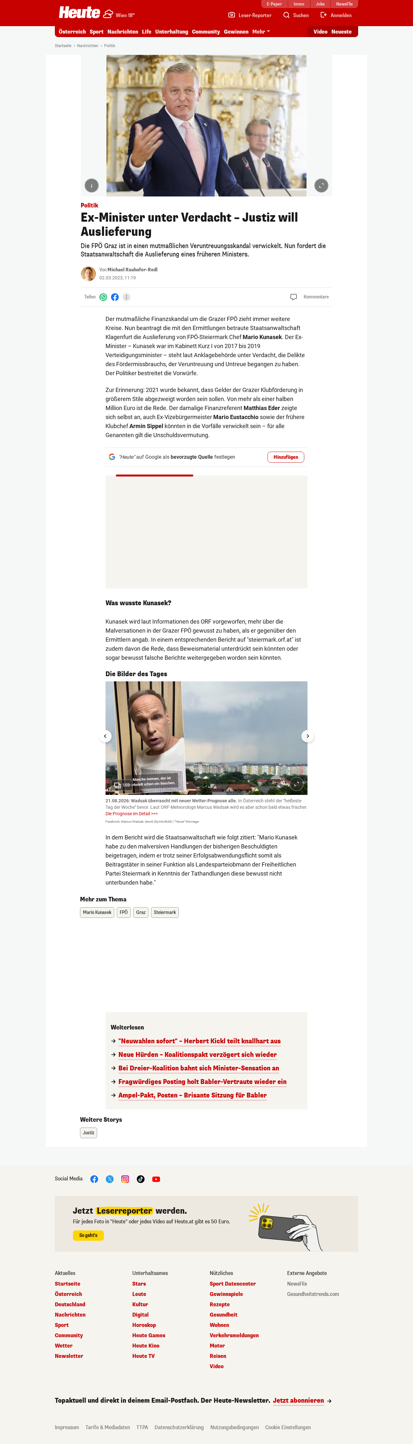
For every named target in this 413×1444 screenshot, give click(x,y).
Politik (109, 46)
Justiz (88, 1133)
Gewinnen (236, 31)
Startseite (63, 46)
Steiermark (165, 912)
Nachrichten (87, 46)
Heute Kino (145, 1346)
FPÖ (124, 912)
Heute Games (148, 1335)
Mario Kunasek (97, 912)
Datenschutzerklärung (179, 1427)
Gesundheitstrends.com (313, 1294)
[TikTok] (141, 1179)
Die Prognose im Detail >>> (132, 813)
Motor (217, 1346)
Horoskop (144, 1325)
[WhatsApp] (103, 297)
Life (146, 31)
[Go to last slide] (105, 736)
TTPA (142, 1427)
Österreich (72, 31)
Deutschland (70, 1304)
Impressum (67, 1427)
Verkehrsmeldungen (234, 1335)
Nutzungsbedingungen (234, 1427)
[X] (110, 1179)
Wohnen (219, 1325)
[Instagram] (125, 1179)
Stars (139, 1284)
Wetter (64, 1346)
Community (206, 31)
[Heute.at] (79, 12)
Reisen (218, 1356)
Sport (97, 31)
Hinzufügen (286, 457)
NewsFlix (297, 1284)
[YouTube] (156, 1179)
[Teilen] (126, 297)
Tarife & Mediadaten (108, 1427)
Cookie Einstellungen (288, 1427)
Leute (139, 1294)
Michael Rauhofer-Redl (132, 270)
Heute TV (143, 1356)
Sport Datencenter (233, 1284)
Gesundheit (223, 1315)
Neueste (341, 31)
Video (320, 31)
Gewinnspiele (226, 1294)
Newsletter (69, 1356)
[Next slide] (307, 736)
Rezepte (220, 1304)
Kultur (140, 1304)
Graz (141, 912)
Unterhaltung (171, 31)
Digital (140, 1315)
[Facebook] (115, 297)
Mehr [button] (258, 31)
